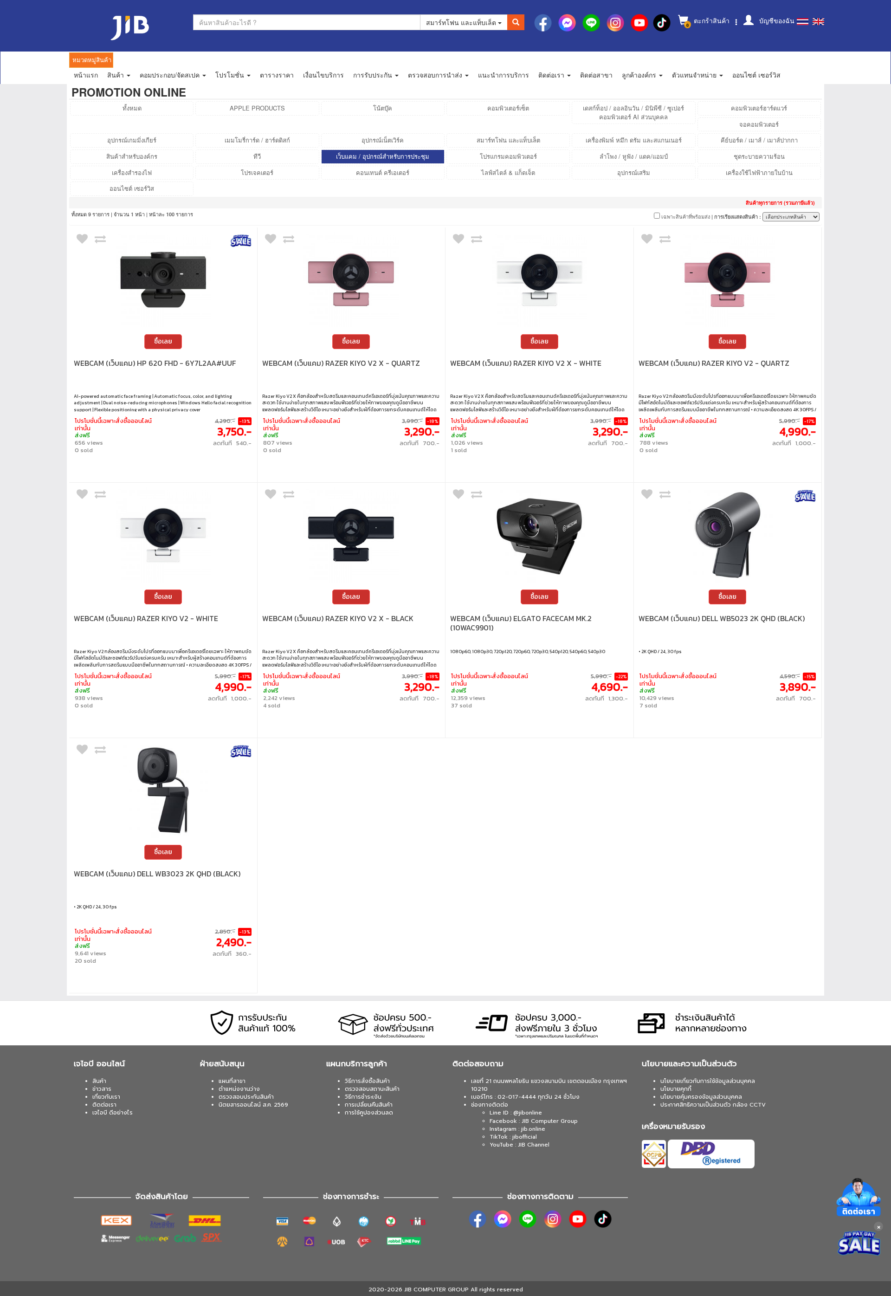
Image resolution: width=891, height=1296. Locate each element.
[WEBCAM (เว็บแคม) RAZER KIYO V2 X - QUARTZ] (351, 279)
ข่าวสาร (101, 1089)
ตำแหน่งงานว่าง (239, 1089)
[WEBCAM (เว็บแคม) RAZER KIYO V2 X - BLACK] (351, 535)
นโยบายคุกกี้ (675, 1089)
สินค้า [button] (116, 74)
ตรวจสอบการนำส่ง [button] (436, 74)
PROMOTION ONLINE (128, 92)
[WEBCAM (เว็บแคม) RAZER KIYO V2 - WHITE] (163, 535)
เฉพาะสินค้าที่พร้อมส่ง (685, 216)
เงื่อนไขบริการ (323, 74)
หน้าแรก (86, 74)
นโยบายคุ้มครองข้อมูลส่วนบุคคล (701, 1097)
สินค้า (99, 1081)
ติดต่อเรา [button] (552, 74)
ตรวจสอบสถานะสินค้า (372, 1089)
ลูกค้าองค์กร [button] (640, 74)
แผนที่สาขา (232, 1081)
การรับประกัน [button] (373, 74)
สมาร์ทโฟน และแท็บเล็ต (462, 22)
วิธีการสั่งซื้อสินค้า (367, 1081)
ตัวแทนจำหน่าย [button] (695, 74)
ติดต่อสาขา (596, 74)
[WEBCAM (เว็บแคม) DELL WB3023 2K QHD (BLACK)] (163, 790)
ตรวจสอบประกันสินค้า (246, 1097)
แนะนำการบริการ (503, 74)
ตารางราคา (277, 74)
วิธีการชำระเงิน (363, 1097)
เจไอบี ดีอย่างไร (112, 1112)
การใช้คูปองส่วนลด (369, 1112)
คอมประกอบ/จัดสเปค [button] (170, 74)
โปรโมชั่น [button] (230, 74)
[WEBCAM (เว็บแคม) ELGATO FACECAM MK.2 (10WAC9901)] (539, 535)
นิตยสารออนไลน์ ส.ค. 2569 (253, 1105)
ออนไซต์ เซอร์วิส (756, 74)
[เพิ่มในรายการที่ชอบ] (82, 241)
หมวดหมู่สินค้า (91, 59)
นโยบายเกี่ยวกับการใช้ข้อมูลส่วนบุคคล (707, 1081)
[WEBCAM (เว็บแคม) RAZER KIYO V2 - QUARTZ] (728, 279)
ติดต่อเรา (104, 1105)
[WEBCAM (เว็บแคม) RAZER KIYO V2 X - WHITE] (539, 279)
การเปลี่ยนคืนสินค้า (369, 1105)
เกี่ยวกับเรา (106, 1097)
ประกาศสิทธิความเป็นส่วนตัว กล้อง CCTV (713, 1105)
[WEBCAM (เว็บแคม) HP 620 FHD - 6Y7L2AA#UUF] (163, 279)
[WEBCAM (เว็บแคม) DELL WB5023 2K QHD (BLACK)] (728, 535)
